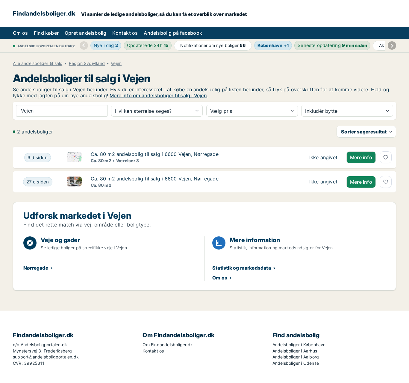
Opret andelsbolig (85, 33)
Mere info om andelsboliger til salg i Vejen (158, 95)
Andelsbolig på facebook (173, 33)
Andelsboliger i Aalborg (295, 356)
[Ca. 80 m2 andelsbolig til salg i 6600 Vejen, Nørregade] (323, 157)
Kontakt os (125, 33)
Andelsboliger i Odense (295, 363)
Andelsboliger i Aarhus (294, 350)
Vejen (116, 63)
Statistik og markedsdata (241, 268)
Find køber (46, 33)
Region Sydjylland (87, 63)
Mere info (361, 157)
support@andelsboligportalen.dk (46, 356)
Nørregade (35, 268)
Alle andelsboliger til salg (38, 63)
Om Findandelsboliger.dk (168, 344)
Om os (20, 33)
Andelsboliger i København (299, 344)
